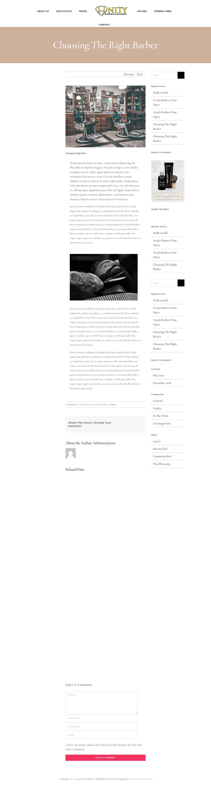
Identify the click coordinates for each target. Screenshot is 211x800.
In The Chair (160, 416)
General (98, 404)
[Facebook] (152, 216)
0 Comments (112, 404)
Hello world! (160, 92)
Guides (104, 404)
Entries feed (160, 449)
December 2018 (162, 383)
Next (140, 74)
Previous (129, 74)
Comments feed (162, 456)
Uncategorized (162, 423)
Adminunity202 (73, 404)
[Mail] (164, 216)
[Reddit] (160, 216)
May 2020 (158, 375)
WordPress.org (161, 464)
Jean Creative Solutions (140, 778)
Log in (156, 441)
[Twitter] (156, 216)
